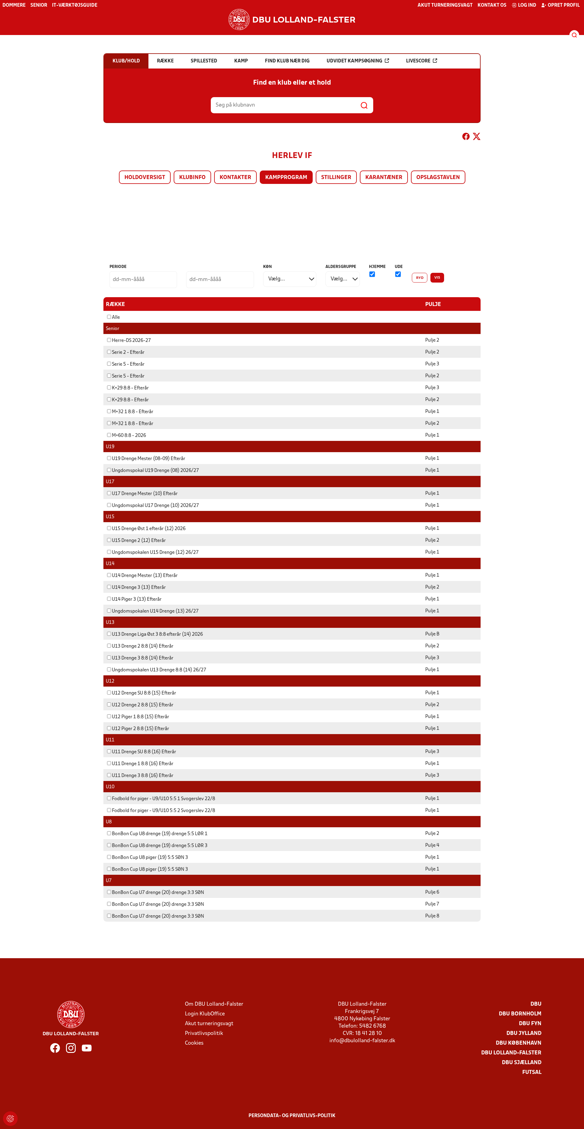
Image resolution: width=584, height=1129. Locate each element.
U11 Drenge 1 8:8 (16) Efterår (142, 764)
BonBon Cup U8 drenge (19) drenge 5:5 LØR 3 (159, 846)
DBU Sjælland (521, 1062)
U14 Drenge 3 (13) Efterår (139, 588)
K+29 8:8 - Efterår (130, 388)
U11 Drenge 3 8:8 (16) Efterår (142, 776)
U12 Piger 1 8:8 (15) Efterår (140, 717)
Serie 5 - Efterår (128, 364)
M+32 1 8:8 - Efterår (132, 412)
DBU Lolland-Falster (511, 1053)
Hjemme (377, 267)
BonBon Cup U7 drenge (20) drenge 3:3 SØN (158, 893)
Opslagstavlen (438, 177)
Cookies (194, 1043)
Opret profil (564, 5)
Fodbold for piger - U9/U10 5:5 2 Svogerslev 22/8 (163, 811)
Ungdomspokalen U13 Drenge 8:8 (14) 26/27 (159, 670)
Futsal (531, 1072)
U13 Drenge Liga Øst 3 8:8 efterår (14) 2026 (157, 634)
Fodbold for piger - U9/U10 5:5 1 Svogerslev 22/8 (163, 799)
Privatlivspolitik (204, 1033)
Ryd (419, 278)
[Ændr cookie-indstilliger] (10, 1118)
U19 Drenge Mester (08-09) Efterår (148, 459)
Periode (118, 267)
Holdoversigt (144, 177)
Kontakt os (492, 5)
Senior (38, 5)
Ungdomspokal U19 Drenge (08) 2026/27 (155, 471)
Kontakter (235, 177)
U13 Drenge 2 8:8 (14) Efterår (142, 646)
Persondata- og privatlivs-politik (292, 1116)
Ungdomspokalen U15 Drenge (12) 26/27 (155, 552)
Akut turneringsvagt (445, 5)
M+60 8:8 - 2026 (129, 436)
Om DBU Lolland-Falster (214, 1004)
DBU (535, 1004)
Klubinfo (192, 177)
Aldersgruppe (340, 267)
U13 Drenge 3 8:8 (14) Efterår (142, 658)
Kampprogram (286, 177)
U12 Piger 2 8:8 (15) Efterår (140, 729)
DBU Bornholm (520, 1014)
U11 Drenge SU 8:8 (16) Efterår (144, 752)
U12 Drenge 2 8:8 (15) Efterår (142, 705)
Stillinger (336, 177)
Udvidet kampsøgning (354, 61)
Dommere (14, 5)
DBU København (518, 1043)
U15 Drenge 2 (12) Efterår (139, 541)
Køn (267, 267)
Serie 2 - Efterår (128, 352)
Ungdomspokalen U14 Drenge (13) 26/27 (155, 611)
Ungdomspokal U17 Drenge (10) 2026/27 (155, 506)
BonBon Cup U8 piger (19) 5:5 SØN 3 (150, 858)
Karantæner (383, 177)
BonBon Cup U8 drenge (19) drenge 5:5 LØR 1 (159, 834)
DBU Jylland (523, 1033)
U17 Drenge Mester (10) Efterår (145, 494)
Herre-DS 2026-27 (131, 341)
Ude (399, 267)
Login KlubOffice (205, 1014)
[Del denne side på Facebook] (466, 137)
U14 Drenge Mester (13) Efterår (145, 576)
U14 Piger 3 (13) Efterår (137, 599)
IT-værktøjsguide (74, 5)
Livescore (418, 61)
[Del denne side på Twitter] (477, 137)
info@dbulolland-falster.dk (362, 1040)
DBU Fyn (530, 1023)
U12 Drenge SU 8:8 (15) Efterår (144, 693)
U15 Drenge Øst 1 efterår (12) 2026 (149, 529)
